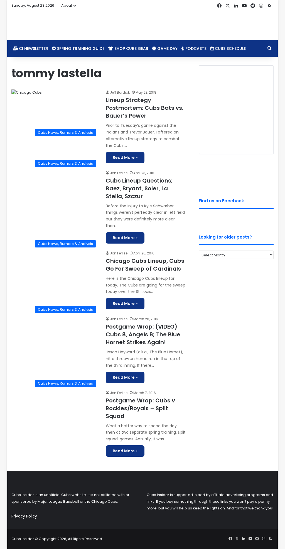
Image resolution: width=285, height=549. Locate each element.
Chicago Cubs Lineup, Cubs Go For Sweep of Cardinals (145, 265)
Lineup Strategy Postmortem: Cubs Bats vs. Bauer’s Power (144, 108)
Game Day (167, 48)
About (66, 5)
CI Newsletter (33, 48)
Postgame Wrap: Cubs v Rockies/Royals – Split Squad (140, 408)
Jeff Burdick (120, 92)
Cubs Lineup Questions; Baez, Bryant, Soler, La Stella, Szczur (139, 188)
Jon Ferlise (118, 173)
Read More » (125, 157)
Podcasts (195, 48)
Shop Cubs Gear (130, 48)
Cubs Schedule (230, 48)
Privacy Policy (24, 516)
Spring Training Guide (80, 48)
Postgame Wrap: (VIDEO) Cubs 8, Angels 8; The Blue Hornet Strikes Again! (143, 334)
